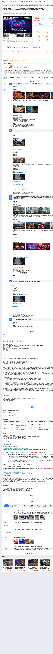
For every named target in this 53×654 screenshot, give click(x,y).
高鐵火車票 (28, 1)
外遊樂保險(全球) (7, 66)
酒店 (16, 1)
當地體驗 (32, 1)
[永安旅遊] (5, 2)
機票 (13, 1)
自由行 (19, 1)
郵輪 (22, 1)
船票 (24, 1)
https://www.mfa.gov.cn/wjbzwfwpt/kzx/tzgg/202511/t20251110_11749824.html (17, 473)
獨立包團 (37, 1)
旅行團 (11, 1)
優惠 (40, 1)
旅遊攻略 (43, 1)
